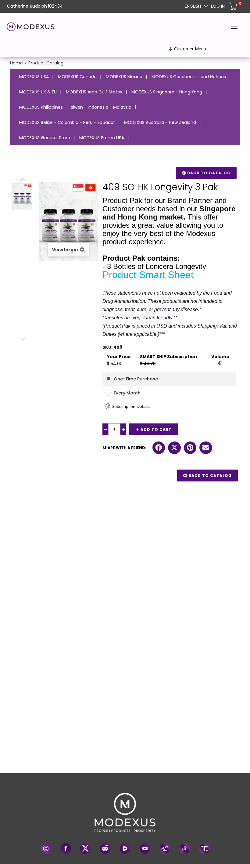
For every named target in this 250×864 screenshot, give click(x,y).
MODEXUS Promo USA (101, 138)
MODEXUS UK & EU (38, 92)
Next (23, 339)
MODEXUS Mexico (124, 77)
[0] (233, 6)
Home (16, 63)
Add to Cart (155, 429)
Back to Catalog (208, 173)
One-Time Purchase (136, 379)
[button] (127, 406)
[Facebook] (65, 848)
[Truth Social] (204, 848)
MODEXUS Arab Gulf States (94, 92)
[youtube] (145, 848)
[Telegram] (164, 848)
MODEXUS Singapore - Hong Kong (166, 92)
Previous (23, 180)
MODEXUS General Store (44, 138)
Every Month (127, 393)
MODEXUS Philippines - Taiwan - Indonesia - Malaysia (75, 107)
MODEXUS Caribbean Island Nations (189, 77)
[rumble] (125, 848)
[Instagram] (46, 848)
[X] (85, 848)
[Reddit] (105, 848)
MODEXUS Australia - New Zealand (160, 122)
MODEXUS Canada (77, 77)
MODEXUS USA (34, 77)
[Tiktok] (184, 848)
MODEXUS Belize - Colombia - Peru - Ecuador (67, 122)
